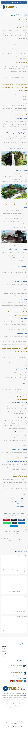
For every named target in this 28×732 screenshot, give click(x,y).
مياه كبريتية (14, 515)
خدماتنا (4, 648)
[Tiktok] (12, 2)
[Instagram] (15, 2)
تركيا (8, 30)
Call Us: (16, 672)
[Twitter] (17, 2)
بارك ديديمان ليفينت (19, 503)
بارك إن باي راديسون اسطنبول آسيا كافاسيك (14, 509)
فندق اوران (22, 498)
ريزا (10, 513)
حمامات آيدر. (16, 227)
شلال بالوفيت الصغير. (14, 148)
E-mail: (16, 665)
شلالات (5, 513)
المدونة (4, 651)
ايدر (18, 513)
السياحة (22, 513)
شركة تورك (23, 693)
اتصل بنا (4, 656)
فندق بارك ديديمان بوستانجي (18, 501)
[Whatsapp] (10, 2)
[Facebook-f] (20, 2)
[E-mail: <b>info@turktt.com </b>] (24, 666)
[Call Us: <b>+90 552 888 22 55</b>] (24, 673)
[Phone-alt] (7, 2)
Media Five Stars (18, 726)
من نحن (4, 653)
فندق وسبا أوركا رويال (19, 506)
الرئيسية (4, 646)
